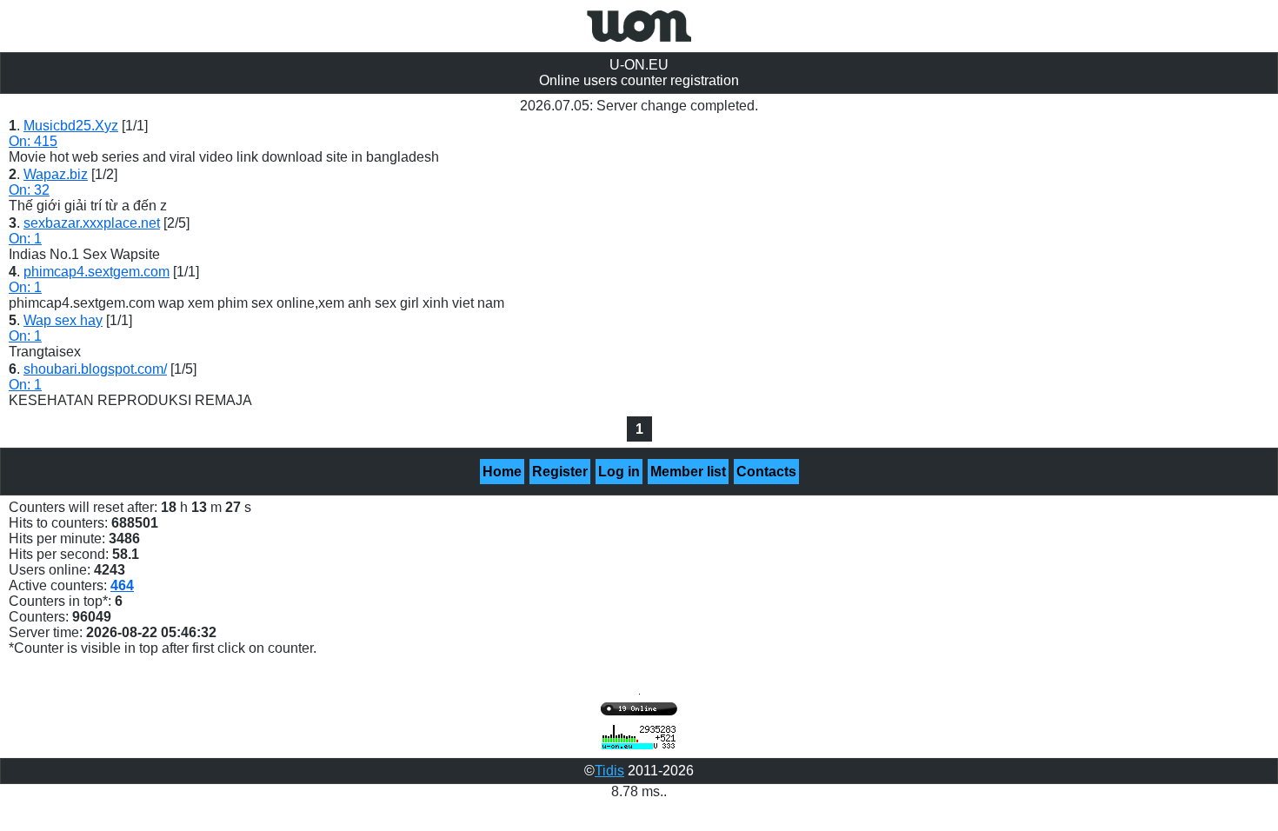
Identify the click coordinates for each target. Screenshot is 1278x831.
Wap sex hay (63, 320)
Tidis (609, 770)
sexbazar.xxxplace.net (91, 223)
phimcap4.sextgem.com (96, 271)
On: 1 (25, 238)
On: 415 (33, 141)
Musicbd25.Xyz (70, 125)
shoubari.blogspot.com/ (95, 369)
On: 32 (29, 190)
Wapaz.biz (55, 174)
